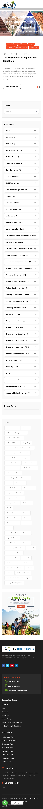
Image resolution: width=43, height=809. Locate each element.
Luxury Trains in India (14, 242)
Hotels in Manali (12, 209)
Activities (9, 137)
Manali (9, 508)
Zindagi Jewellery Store (14, 583)
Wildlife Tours (6, 762)
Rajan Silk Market (12, 538)
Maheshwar (27, 503)
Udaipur (29, 568)
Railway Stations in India (15, 288)
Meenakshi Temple (13, 518)
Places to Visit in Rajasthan (16, 281)
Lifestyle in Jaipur (12, 503)
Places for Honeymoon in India (17, 262)
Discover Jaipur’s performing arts (17, 453)
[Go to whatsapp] (5, 802)
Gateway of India (29, 463)
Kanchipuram (20, 483)
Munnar (26, 518)
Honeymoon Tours (8, 744)
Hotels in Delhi (11, 203)
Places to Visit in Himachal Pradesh (19, 268)
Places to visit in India (14, 275)
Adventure (9, 144)
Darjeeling (26, 443)
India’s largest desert (13, 473)
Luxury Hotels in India (14, 229)
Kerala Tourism (29, 488)
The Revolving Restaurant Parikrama (19, 563)
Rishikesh (31, 548)
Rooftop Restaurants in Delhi (17, 295)
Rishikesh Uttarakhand (14, 553)
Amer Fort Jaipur (12, 428)
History (10, 48)
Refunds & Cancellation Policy (12, 722)
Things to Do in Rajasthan (15, 334)
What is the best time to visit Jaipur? (18, 578)
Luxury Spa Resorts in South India (18, 236)
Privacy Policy (6, 719)
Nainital (9, 528)
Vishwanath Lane (23, 573)
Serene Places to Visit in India (17, 301)
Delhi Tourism (11, 183)
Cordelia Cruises (12, 170)
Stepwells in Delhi (12, 558)
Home (8, 32)
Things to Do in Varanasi (15, 341)
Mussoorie (26, 523)
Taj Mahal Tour (11, 314)
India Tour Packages (13, 222)
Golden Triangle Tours (9, 741)
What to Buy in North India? (16, 386)
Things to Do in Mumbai (14, 327)
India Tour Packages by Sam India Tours (24, 798)
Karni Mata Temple (13, 488)
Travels (8, 373)
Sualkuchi (26, 558)
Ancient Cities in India (14, 150)
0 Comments (30, 54)
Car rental (5, 712)
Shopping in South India (15, 308)
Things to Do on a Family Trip (17, 347)
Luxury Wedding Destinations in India (19, 249)
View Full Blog (10, 86)
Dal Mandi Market (12, 443)
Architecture (12, 44)
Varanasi (9, 573)
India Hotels (10, 216)
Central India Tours (8, 737)
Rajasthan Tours (7, 751)
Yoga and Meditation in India (16, 393)
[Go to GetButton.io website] (5, 807)
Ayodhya (26, 428)
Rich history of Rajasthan (15, 548)
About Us (5, 705)
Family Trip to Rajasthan (15, 190)
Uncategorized (11, 380)
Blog (3, 708)
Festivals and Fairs (13, 463)
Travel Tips (34, 48)
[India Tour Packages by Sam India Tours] (9, 5)
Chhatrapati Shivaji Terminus (16, 433)
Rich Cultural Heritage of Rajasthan (18, 543)
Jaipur (9, 483)
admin (20, 54)
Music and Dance (12, 523)
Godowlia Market (12, 468)
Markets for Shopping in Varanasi (17, 513)
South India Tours (8, 758)
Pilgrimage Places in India (15, 255)
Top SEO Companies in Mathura (17, 354)
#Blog (8, 131)
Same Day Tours (7, 755)
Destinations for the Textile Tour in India (20, 448)
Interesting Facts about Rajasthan (18, 478)
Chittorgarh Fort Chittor (14, 438)
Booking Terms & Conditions (11, 726)
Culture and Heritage (26, 44)
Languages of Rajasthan (15, 498)
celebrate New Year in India (16, 163)
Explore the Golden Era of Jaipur (17, 458)
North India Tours (7, 748)
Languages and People (14, 493)
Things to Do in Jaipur (14, 321)
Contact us (5, 715)
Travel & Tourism (21, 48)
